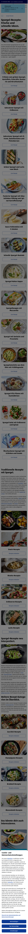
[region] (14, 892)
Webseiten (9, 858)
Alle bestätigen (14, 922)
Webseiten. (10, 882)
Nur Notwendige (14, 926)
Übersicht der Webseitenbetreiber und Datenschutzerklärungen (11, 916)
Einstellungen (14, 931)
